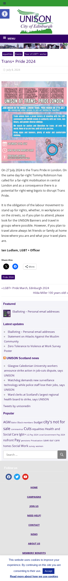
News (34, 534)
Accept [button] (48, 571)
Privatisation (37, 440)
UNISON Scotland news (23, 358)
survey (32, 446)
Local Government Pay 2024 (52, 434)
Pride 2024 (8, 277)
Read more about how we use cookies (34, 576)
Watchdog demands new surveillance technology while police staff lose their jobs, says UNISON (34, 385)
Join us (34, 506)
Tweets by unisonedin (16, 406)
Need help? (34, 515)
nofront (8, 440)
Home (34, 487)
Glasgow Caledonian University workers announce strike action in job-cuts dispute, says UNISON (33, 370)
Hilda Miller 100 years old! (49, 293)
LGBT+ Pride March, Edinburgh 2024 (26, 288)
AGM (7, 422)
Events (18, 54)
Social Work (20, 446)
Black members (25, 422)
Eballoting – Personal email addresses (31, 331)
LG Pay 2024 (32, 434)
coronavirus (17, 429)
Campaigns (34, 496)
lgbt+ (22, 434)
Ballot (14, 422)
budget (38, 422)
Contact (34, 525)
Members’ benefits (34, 553)
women (39, 446)
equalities (8, 54)
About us (34, 543)
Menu (11, 38)
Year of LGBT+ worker (36, 54)
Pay (17, 439)
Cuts (28, 428)
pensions (25, 440)
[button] (4, 14)
